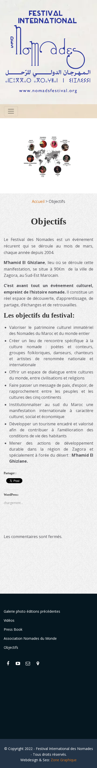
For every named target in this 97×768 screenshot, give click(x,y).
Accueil (38, 201)
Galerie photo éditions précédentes (32, 611)
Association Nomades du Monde (30, 638)
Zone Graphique (64, 759)
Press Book (13, 629)
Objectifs (11, 647)
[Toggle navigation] (11, 111)
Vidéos (9, 620)
